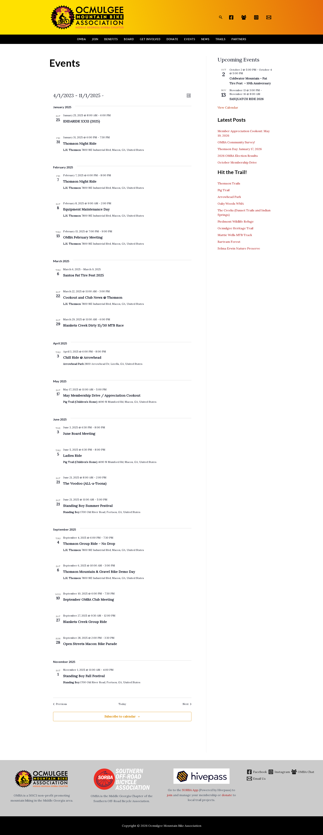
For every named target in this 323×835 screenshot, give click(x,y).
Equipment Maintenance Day (86, 209)
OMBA (81, 39)
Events (189, 39)
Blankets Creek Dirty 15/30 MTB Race (93, 325)
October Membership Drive (237, 162)
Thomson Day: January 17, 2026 (240, 149)
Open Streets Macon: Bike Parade (90, 644)
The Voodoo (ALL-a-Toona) (84, 483)
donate (227, 795)
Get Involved (150, 39)
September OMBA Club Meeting (88, 599)
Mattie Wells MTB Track (235, 235)
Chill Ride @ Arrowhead (82, 357)
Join (95, 39)
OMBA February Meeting (83, 237)
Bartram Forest (229, 242)
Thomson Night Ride (79, 143)
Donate (172, 39)
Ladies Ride (72, 455)
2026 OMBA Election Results (238, 156)
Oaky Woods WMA (231, 203)
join (169, 795)
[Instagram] (256, 17)
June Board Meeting (79, 433)
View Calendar (228, 107)
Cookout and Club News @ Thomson (92, 297)
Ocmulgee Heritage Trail (235, 228)
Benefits (111, 39)
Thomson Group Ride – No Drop (89, 543)
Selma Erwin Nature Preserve (239, 248)
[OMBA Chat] (244, 17)
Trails (220, 39)
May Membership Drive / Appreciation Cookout (101, 395)
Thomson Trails (229, 183)
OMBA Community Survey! (236, 142)
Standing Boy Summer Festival (88, 505)
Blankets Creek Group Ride (85, 622)
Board (129, 39)
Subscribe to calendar (120, 716)
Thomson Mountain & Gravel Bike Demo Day (99, 571)
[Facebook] (231, 17)
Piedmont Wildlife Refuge (236, 221)
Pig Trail (224, 190)
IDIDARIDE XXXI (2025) (81, 121)
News (205, 39)
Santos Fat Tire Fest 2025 (83, 275)
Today (122, 704)
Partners (238, 39)
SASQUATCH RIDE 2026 (247, 99)
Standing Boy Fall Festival (84, 676)
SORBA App (190, 790)
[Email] (269, 17)
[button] (221, 17)
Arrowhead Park (229, 197)
